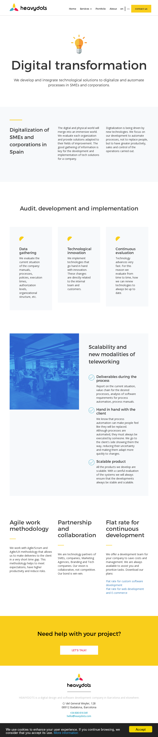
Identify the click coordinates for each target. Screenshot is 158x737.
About (113, 8)
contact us (141, 8)
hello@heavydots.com (79, 716)
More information (66, 732)
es (128, 8)
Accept (141, 729)
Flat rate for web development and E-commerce (125, 591)
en (121, 8)
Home (72, 8)
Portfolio (101, 8)
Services (85, 8)
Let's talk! (79, 650)
